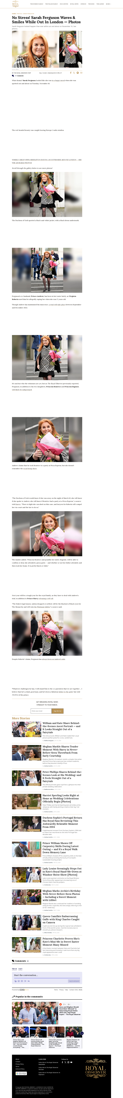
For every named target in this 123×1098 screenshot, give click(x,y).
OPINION (83, 4)
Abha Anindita (48, 932)
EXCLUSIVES (64, 4)
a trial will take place (57, 305)
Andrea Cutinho (48, 766)
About (17, 1059)
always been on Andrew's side (53, 659)
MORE (108, 4)
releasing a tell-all (46, 598)
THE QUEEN (100, 4)
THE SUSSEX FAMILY (36, 4)
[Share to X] (73, 73)
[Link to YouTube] (71, 1063)
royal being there (30, 469)
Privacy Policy (20, 1064)
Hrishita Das (47, 885)
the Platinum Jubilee (42, 607)
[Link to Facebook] (62, 1063)
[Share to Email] (80, 73)
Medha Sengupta (48, 740)
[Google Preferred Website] (21, 1075)
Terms (17, 1066)
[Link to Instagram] (68, 1063)
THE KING (91, 4)
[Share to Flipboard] (77, 73)
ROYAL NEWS (74, 4)
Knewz (18, 504)
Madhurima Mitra (49, 789)
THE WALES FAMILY (51, 4)
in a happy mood (58, 80)
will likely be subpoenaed (22, 390)
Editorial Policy (20, 1069)
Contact (18, 1061)
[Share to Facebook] (70, 73)
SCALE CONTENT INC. (48, 1087)
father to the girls (66, 692)
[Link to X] (65, 1063)
